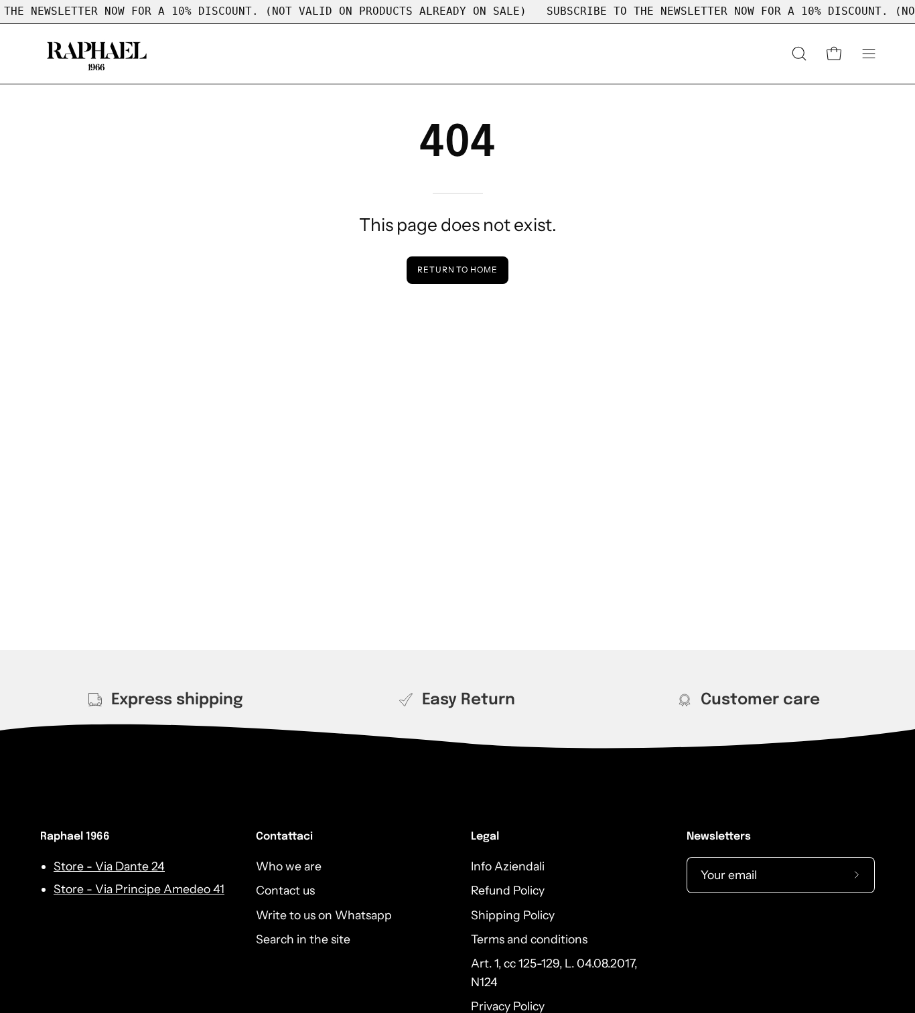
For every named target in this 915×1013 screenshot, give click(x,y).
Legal (485, 836)
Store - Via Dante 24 (109, 866)
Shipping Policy (513, 914)
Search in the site (303, 939)
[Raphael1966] (97, 54)
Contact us (285, 890)
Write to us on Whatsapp (324, 914)
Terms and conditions (529, 939)
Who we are (289, 866)
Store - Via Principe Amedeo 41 (139, 889)
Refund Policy (508, 890)
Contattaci (284, 836)
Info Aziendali (508, 866)
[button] (799, 54)
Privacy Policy (508, 1006)
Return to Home (457, 269)
